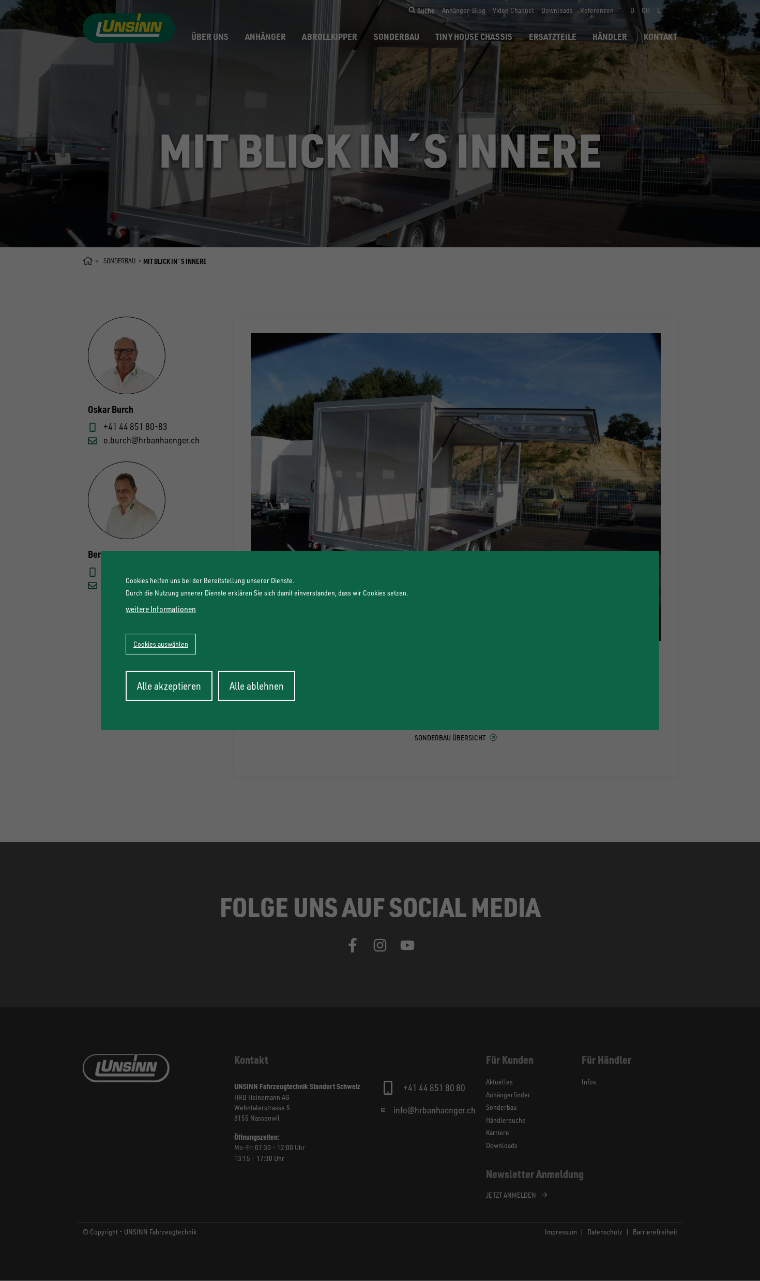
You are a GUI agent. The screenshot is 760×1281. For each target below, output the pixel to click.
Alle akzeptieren (169, 685)
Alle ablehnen (257, 685)
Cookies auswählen (160, 643)
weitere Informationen (161, 609)
